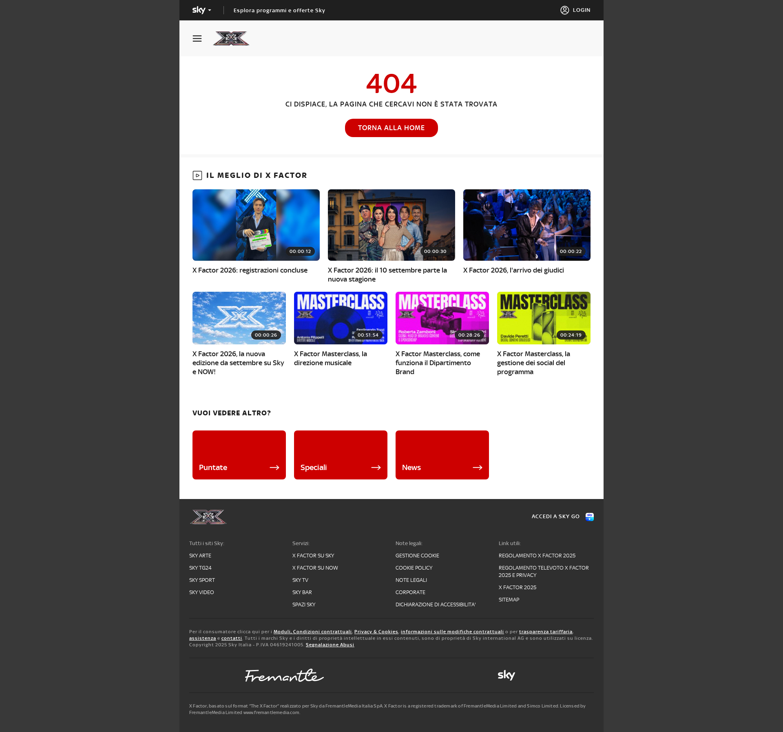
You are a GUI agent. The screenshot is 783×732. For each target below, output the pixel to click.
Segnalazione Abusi (330, 645)
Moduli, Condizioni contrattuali (313, 631)
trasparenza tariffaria (546, 631)
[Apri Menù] (202, 38)
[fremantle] (284, 675)
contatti (231, 638)
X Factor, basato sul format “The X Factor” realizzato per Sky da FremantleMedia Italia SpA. (286, 706)
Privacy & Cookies (376, 631)
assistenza (202, 638)
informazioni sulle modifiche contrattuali (452, 631)
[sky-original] (506, 675)
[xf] (235, 38)
